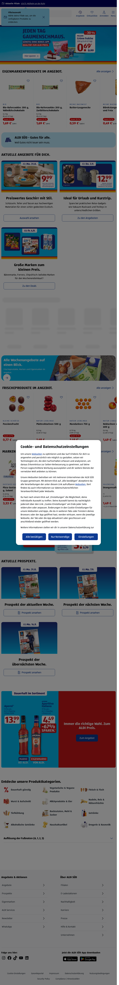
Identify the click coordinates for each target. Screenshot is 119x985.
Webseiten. (80, 484)
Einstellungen (86, 537)
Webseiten (37, 454)
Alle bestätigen (34, 537)
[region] (58, 492)
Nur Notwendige (60, 537)
